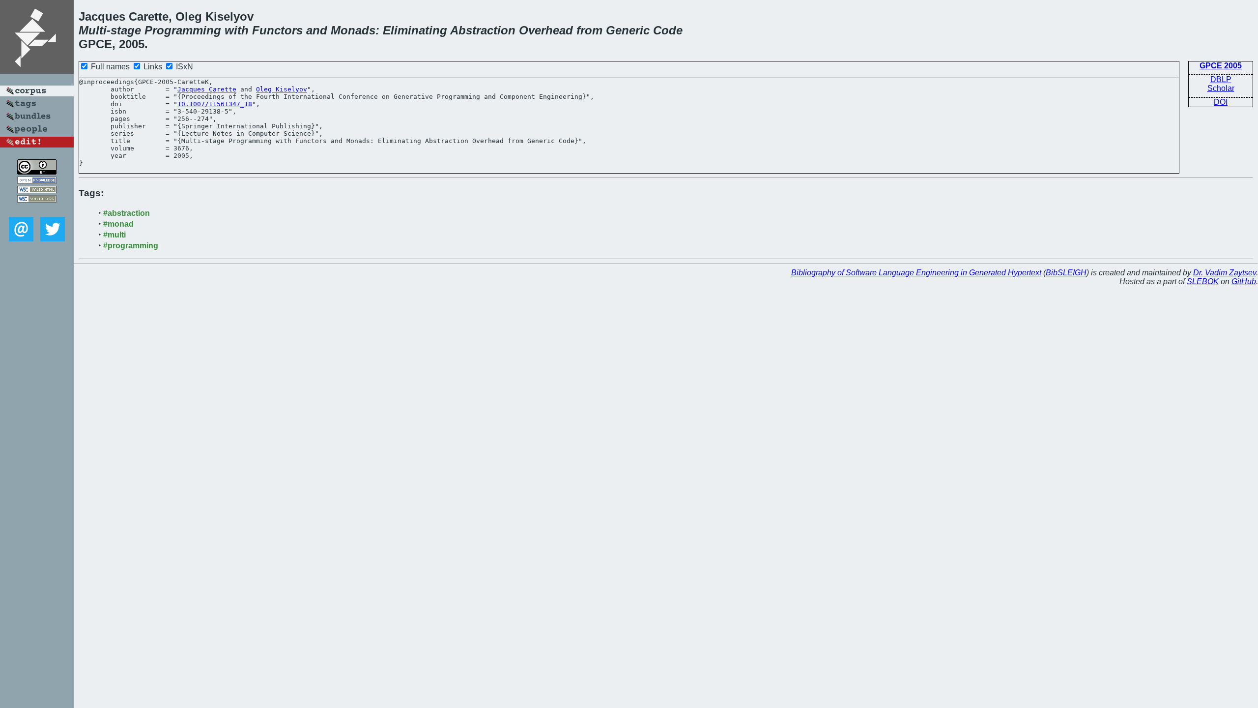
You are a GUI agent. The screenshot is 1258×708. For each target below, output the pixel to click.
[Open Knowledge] (37, 181)
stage (126, 30)
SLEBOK (1203, 281)
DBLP (1220, 79)
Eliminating (415, 30)
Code (668, 30)
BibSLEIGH (1066, 272)
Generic (628, 30)
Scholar (1220, 88)
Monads (353, 30)
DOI (1221, 102)
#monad (118, 224)
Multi (93, 30)
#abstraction (126, 213)
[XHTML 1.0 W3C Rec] (37, 190)
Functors (277, 30)
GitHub (1243, 281)
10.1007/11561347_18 (214, 104)
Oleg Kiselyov (281, 89)
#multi (114, 235)
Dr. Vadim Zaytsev (1224, 272)
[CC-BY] (37, 172)
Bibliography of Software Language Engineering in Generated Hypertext (916, 272)
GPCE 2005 (1221, 65)
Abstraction (482, 30)
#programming (130, 245)
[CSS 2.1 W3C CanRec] (37, 210)
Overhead (546, 30)
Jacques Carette (206, 89)
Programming (182, 30)
